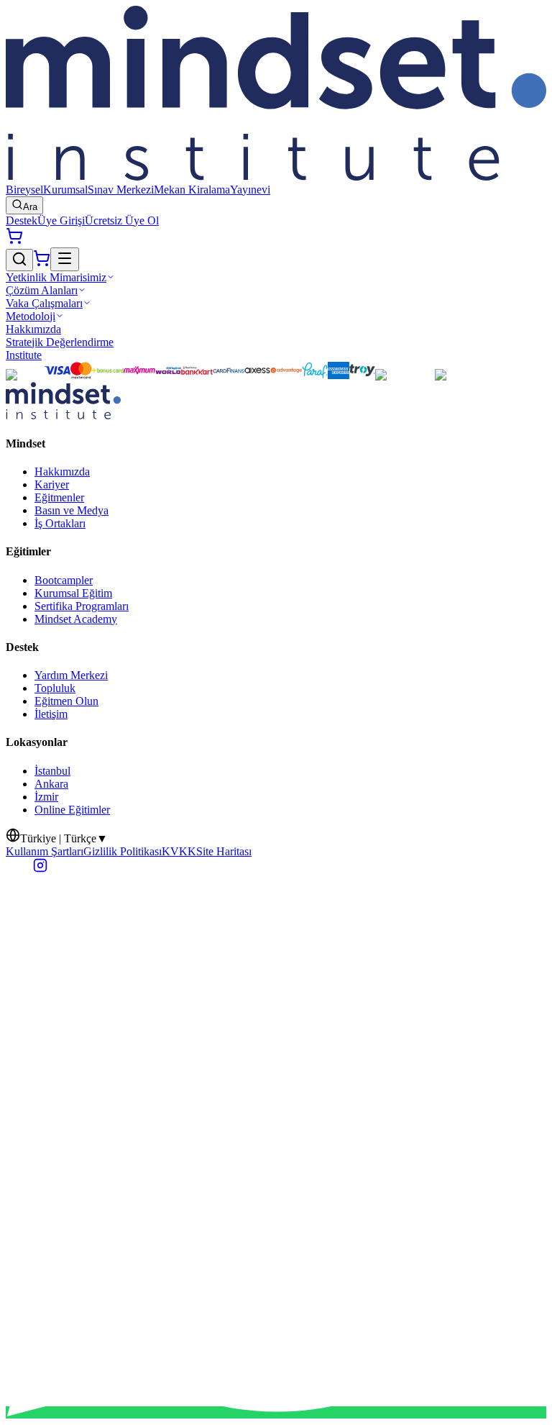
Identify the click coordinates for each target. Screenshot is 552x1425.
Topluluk (54, 688)
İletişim (51, 714)
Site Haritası (224, 851)
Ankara (51, 784)
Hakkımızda (33, 329)
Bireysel (24, 189)
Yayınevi (250, 189)
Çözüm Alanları (42, 290)
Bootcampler (63, 580)
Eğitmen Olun (66, 701)
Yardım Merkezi (71, 675)
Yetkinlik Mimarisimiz (56, 277)
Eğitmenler (59, 497)
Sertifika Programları (81, 606)
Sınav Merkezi (121, 189)
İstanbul (52, 771)
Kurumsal (65, 189)
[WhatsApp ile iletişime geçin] (276, 1412)
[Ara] (19, 260)
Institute (24, 355)
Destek (21, 220)
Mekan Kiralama (192, 189)
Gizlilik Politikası (122, 851)
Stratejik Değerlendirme (60, 342)
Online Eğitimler (72, 809)
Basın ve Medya (71, 510)
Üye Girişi (61, 220)
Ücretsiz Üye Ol (122, 220)
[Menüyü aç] (64, 259)
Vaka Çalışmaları (44, 303)
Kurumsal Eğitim (73, 593)
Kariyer (51, 484)
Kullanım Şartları (44, 851)
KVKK (179, 851)
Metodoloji (30, 316)
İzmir (46, 797)
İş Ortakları (60, 523)
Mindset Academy (75, 619)
